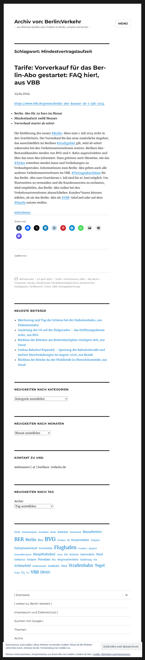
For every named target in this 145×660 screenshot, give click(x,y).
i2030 (59, 554)
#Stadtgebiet (66, 143)
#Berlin (56, 133)
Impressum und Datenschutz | (36, 612)
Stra (64, 566)
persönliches (87, 282)
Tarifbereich (36, 286)
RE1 (54, 559)
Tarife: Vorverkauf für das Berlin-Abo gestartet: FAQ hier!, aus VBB (60, 75)
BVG (50, 539)
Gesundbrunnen (22, 554)
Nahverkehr (87, 554)
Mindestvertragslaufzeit (65, 282)
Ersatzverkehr (80, 540)
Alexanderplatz (29, 532)
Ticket (47, 286)
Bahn (53, 532)
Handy (31, 282)
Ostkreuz (19, 559)
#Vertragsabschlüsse (86, 173)
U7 (27, 572)
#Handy (20, 202)
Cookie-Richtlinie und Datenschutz (111, 654)
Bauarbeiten (92, 532)
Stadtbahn (54, 566)
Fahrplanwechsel (25, 548)
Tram (17, 573)
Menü (123, 23)
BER (19, 539)
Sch (95, 559)
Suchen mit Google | (28, 621)
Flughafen (65, 547)
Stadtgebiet (21, 286)
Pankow (31, 559)
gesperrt (93, 548)
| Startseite (22, 595)
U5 (23, 572)
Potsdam (44, 559)
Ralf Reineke (26, 279)
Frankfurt (82, 548)
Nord (99, 554)
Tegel (100, 565)
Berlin (95, 279)
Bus (40, 540)
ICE (66, 554)
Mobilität (74, 554)
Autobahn (44, 532)
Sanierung (86, 559)
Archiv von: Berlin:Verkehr (47, 22)
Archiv (18, 501)
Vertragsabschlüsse (69, 286)
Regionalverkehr (68, 559)
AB (89, 279)
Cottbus (61, 540)
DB (68, 540)
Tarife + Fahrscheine (66, 279)
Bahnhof (63, 532)
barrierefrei (75, 532)
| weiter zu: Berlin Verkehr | (33, 603)
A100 (17, 532)
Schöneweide (39, 566)
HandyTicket (43, 282)
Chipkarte (20, 282)
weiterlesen (22, 212)
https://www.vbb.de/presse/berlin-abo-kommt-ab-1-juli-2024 (59, 103)
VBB (82, 279)
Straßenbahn (81, 565)
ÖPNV (45, 572)
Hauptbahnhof (44, 554)
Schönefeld (22, 566)
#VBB (65, 197)
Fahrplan (95, 540)
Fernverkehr (46, 548)
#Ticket (19, 163)
